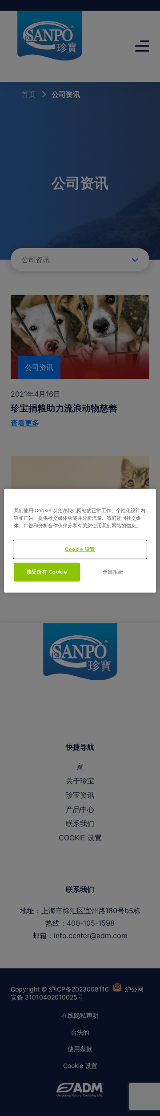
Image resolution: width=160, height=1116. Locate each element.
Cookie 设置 (80, 549)
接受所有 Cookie (47, 571)
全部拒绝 (113, 571)
